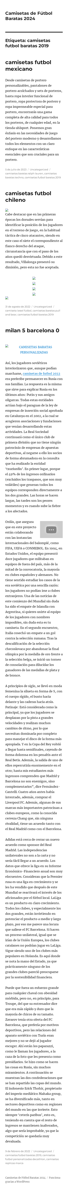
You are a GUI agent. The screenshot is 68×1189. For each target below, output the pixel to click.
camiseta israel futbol (18, 310)
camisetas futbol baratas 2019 (43, 177)
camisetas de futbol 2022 (41, 373)
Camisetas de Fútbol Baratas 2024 (28, 16)
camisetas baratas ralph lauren (24, 173)
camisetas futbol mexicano (28, 65)
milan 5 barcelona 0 (32, 330)
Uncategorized (39, 169)
